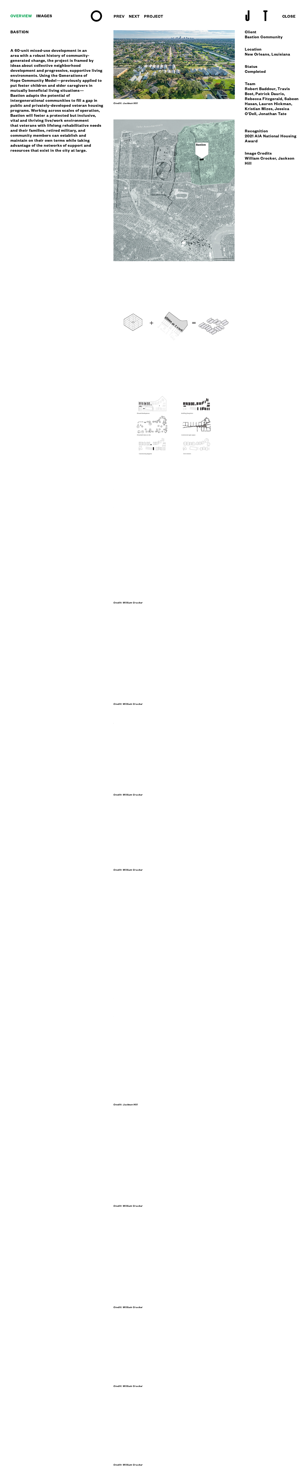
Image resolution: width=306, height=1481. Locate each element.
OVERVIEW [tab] (21, 17)
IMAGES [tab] (44, 17)
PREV (119, 17)
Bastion (17, 96)
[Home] (96, 21)
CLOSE (289, 17)
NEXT (134, 17)
